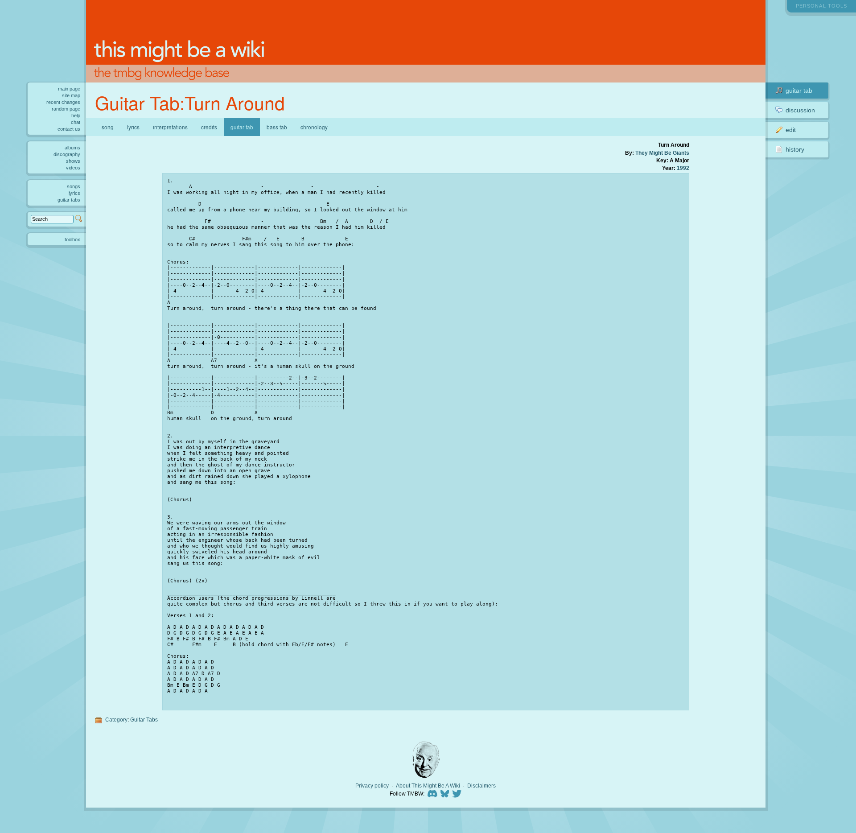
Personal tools (821, 5)
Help (75, 115)
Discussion (800, 110)
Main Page (69, 88)
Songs (73, 186)
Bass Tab (277, 127)
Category (116, 719)
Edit (791, 129)
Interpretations (170, 127)
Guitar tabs (69, 199)
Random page (66, 108)
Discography (67, 154)
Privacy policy (372, 786)
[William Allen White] (426, 759)
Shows (73, 161)
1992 (683, 168)
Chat (75, 122)
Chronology (314, 127)
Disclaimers (481, 786)
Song (108, 127)
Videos (73, 167)
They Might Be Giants (662, 153)
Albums (72, 147)
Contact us (69, 129)
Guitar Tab (799, 90)
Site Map (71, 95)
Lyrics (133, 127)
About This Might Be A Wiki (428, 786)
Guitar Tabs (144, 719)
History (795, 149)
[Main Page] (426, 41)
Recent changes (63, 102)
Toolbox (72, 239)
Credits (209, 127)
